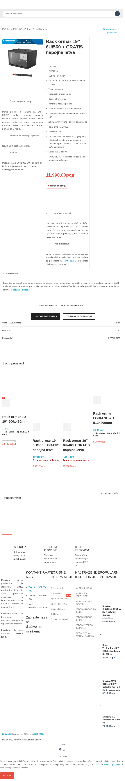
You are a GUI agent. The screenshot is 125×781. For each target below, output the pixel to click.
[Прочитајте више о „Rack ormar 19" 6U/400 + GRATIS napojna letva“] (36, 427)
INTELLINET (38, 457)
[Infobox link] (15, 553)
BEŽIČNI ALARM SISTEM (84, 602)
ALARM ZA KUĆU (84, 588)
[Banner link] (31, 492)
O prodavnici (56, 588)
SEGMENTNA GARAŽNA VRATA (85, 634)
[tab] (48, 305)
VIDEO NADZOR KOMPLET (84, 618)
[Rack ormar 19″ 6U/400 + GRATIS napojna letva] (46, 382)
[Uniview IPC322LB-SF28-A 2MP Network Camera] (111, 595)
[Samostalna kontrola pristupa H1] (111, 705)
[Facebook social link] (29, 643)
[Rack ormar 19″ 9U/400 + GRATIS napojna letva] (76, 382)
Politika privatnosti (59, 619)
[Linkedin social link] (44, 643)
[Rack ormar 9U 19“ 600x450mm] (16, 382)
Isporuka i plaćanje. (20, 290)
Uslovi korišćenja (58, 604)
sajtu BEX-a (69, 261)
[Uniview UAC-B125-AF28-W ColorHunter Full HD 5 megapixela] (111, 670)
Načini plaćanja (57, 609)
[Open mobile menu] (3, 5)
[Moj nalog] (119, 5)
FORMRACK (98, 430)
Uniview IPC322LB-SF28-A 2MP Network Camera (111, 610)
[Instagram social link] (37, 643)
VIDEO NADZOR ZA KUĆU (86, 610)
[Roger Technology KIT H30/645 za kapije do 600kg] (111, 634)
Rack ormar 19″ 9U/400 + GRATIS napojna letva (76, 445)
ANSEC (5, 429)
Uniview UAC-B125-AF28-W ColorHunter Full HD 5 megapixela (111, 685)
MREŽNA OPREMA (22, 29)
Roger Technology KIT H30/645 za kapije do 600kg (111, 649)
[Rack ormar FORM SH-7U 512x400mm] (106, 382)
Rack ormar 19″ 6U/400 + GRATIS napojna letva (46, 445)
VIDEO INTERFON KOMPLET (85, 626)
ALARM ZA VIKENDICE (82, 594)
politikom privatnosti (112, 764)
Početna (6, 29)
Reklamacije (56, 614)
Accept (7, 775)
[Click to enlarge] (8, 73)
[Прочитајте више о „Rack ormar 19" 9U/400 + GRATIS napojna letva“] (67, 427)
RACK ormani (41, 29)
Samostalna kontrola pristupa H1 (111, 720)
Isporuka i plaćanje (60, 598)
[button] (6, 403)
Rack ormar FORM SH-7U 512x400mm (103, 418)
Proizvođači (56, 593)
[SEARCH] (117, 13)
